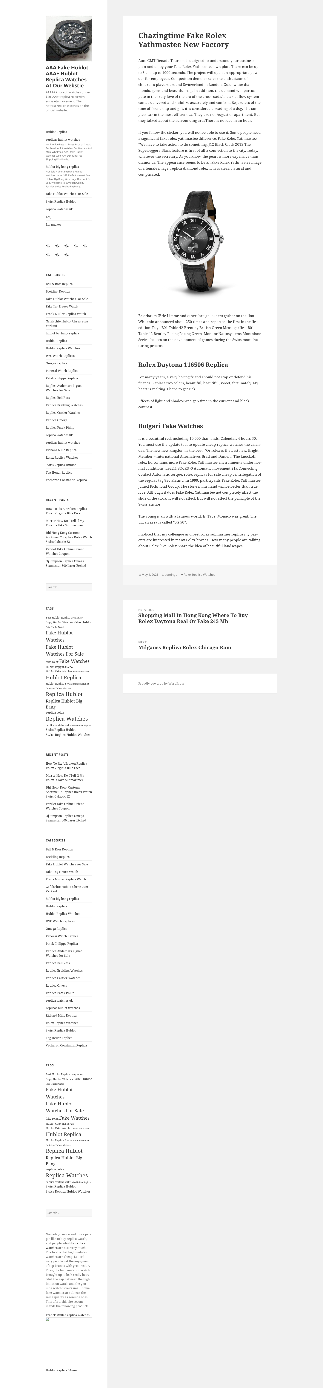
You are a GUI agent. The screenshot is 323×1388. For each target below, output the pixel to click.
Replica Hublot (64, 693)
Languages (53, 224)
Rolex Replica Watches (62, 457)
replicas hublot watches (69, 149)
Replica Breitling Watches (64, 405)
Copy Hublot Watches (59, 622)
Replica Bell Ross (58, 398)
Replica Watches (67, 718)
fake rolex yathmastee (179, 138)
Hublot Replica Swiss (59, 683)
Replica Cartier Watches (63, 413)
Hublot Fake (68, 667)
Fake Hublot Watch (55, 627)
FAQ (49, 217)
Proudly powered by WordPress (161, 683)
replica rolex (55, 712)
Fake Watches (74, 661)
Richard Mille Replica (61, 450)
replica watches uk (59, 209)
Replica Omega (56, 420)
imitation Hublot (81, 683)
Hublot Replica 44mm (61, 1370)
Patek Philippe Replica (62, 378)
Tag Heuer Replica (59, 472)
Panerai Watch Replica (62, 371)
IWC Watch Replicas (60, 356)
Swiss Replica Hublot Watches (68, 734)
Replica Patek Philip (60, 428)
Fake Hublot (83, 622)
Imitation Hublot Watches (58, 688)
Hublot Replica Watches (63, 348)
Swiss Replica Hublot (61, 201)
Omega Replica (56, 363)
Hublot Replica (56, 132)
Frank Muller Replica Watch (66, 314)
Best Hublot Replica (58, 617)
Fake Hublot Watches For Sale (67, 194)
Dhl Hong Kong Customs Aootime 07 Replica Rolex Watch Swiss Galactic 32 (69, 537)
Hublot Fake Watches (59, 671)
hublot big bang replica (68, 176)
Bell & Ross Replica (59, 284)
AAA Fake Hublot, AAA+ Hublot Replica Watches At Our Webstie (68, 76)
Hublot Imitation (81, 671)
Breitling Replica (58, 291)
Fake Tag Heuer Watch (62, 306)
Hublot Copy (53, 667)
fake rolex (52, 662)
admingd (171, 575)
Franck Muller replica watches (68, 1315)
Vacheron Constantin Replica (66, 480)
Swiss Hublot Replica (80, 725)
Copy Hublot (77, 617)
